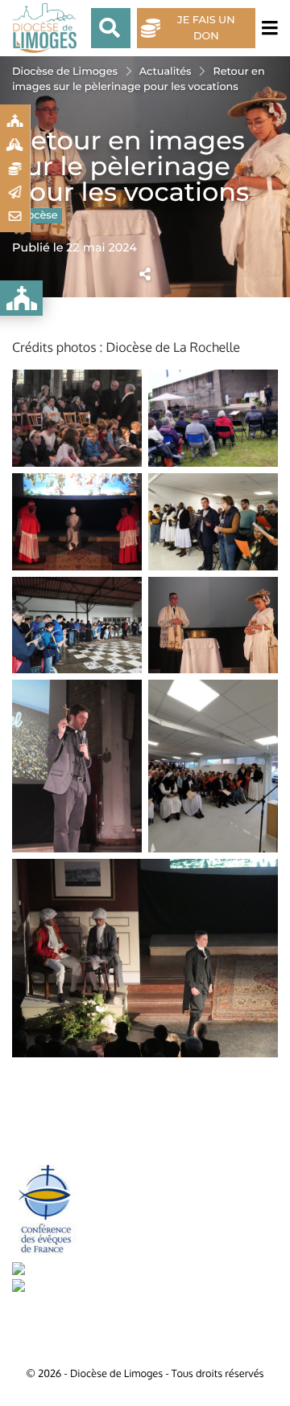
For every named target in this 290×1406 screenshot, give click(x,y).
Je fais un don (206, 28)
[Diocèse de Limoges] (48, 28)
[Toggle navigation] (266, 28)
